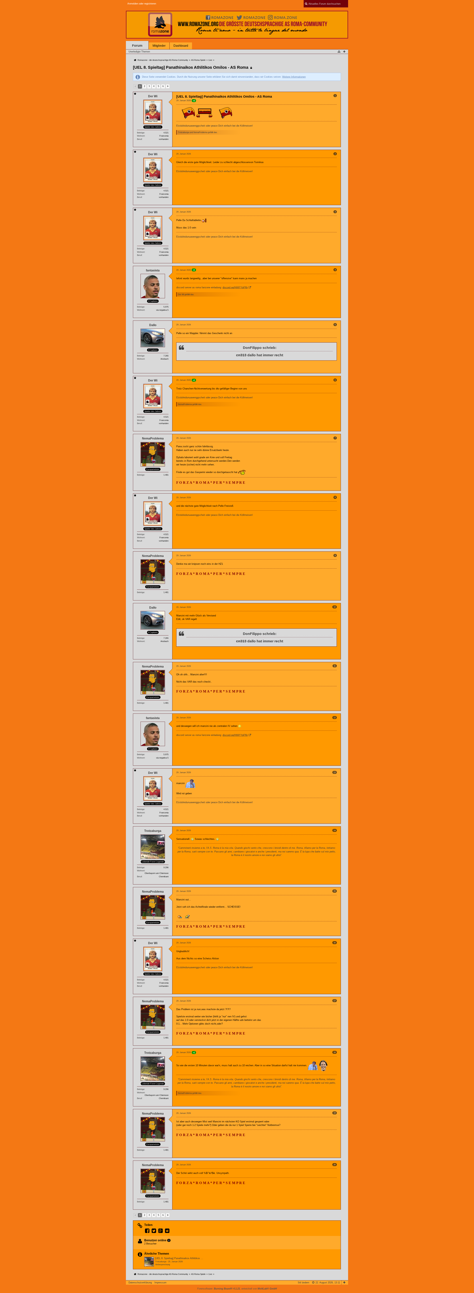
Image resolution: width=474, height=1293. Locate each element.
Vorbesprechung (162, 1264)
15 (334, 891)
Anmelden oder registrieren (141, 3)
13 (334, 772)
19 (334, 1113)
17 (334, 1001)
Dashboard (180, 45)
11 (335, 666)
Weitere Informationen (294, 76)
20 (334, 1164)
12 (334, 717)
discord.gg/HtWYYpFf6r (235, 287)
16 (334, 943)
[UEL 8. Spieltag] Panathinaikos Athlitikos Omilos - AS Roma (190, 67)
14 (334, 830)
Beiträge (140, 133)
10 (334, 607)
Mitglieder (159, 45)
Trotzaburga (160, 1261)
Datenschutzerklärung (140, 1282)
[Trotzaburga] (149, 1262)
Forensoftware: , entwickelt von (237, 1288)
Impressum (160, 1282)
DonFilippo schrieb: (259, 348)
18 (334, 1052)
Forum (137, 45)
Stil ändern (303, 1282)
